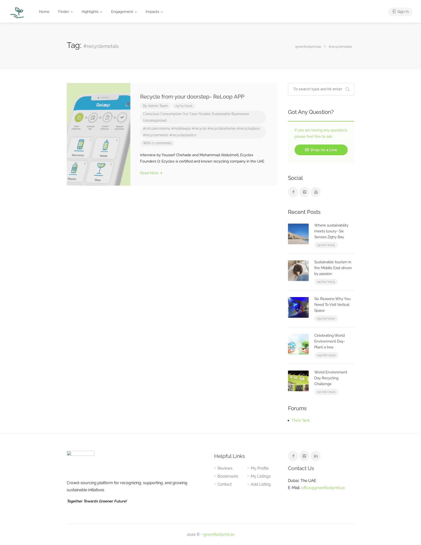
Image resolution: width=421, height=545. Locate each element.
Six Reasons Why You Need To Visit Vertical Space (332, 305)
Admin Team (158, 106)
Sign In (402, 11)
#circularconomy (156, 128)
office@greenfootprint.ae (323, 487)
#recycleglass (248, 128)
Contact (225, 484)
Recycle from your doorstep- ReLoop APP (192, 96)
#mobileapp (181, 128)
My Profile (260, 468)
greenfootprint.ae (218, 534)
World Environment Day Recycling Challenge (330, 378)
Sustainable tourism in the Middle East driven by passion (333, 268)
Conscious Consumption (162, 114)
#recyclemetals (155, 135)
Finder (63, 11)
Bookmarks (228, 476)
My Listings (261, 476)
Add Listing (261, 484)
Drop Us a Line (323, 150)
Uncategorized (155, 120)
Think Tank (301, 420)
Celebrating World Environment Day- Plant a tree (329, 341)
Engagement (122, 11)
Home (44, 11)
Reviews (225, 468)
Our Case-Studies (196, 114)
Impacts (152, 11)
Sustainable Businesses (230, 114)
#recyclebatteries (221, 128)
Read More (150, 173)
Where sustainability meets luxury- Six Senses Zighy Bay (331, 231)
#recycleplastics (182, 135)
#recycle (199, 128)
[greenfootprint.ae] (17, 12)
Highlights (90, 11)
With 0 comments (157, 143)
